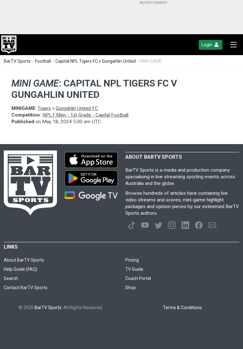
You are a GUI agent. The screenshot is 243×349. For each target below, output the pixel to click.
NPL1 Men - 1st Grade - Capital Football (85, 115)
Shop (130, 287)
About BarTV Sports (24, 260)
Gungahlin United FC (77, 108)
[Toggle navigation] (233, 44)
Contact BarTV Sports (25, 287)
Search (11, 278)
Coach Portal (138, 278)
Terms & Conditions (182, 307)
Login (207, 44)
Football (43, 61)
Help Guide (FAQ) (20, 269)
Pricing (132, 260)
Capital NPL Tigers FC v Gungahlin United (95, 61)
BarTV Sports (17, 61)
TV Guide (134, 269)
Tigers (44, 108)
